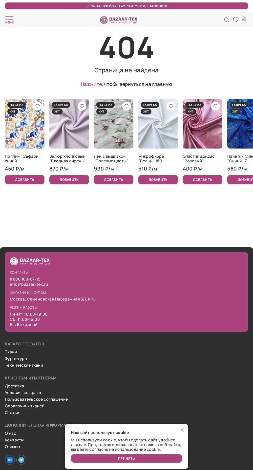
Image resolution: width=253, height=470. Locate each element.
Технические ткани (24, 365)
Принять (126, 458)
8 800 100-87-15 (25, 279)
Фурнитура (16, 358)
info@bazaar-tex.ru (29, 284)
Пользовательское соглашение (36, 399)
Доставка (14, 386)
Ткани (11, 352)
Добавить (24, 179)
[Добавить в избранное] (37, 106)
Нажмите (91, 84)
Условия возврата (23, 392)
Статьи (12, 412)
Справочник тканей (24, 406)
